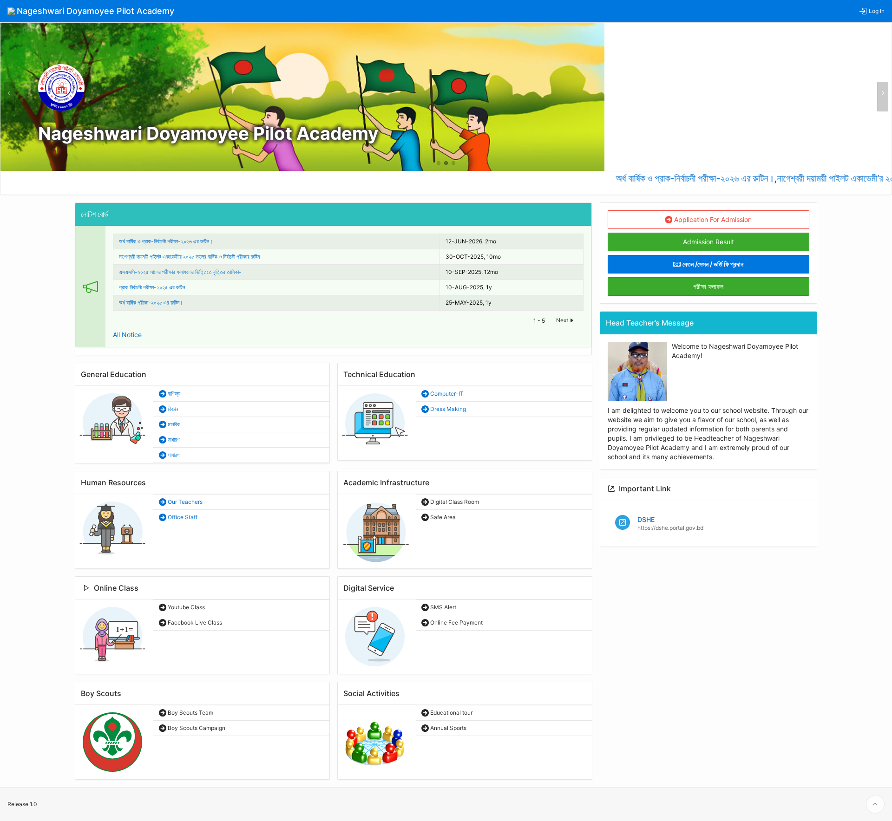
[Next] (882, 96)
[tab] (438, 163)
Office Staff (181, 517)
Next (563, 320)
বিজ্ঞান (172, 408)
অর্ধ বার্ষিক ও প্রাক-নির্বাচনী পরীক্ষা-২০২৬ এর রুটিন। (680, 178)
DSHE (646, 519)
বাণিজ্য (173, 393)
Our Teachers (184, 501)
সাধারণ (173, 439)
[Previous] (9, 96)
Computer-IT (446, 393)
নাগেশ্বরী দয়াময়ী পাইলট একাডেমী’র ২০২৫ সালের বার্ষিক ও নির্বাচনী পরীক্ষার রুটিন (189, 256)
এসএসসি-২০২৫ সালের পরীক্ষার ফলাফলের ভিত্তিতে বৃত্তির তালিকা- (180, 271)
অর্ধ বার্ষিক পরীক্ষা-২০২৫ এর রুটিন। (151, 302)
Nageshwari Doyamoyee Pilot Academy (208, 133)
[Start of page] (875, 804)
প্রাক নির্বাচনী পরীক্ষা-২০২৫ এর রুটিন (152, 287)
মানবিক (173, 424)
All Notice (127, 335)
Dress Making (447, 408)
